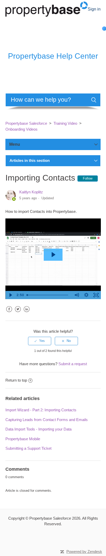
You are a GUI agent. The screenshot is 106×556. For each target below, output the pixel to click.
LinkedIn (27, 313)
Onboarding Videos (21, 129)
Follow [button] (87, 178)
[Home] (46, 8)
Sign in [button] (94, 9)
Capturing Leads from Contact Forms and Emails (46, 419)
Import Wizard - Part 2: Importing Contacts (40, 410)
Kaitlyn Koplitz (31, 192)
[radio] (39, 341)
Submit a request (72, 364)
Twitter (18, 313)
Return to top (16, 380)
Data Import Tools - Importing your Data (38, 429)
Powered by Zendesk (84, 551)
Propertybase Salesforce (26, 123)
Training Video (65, 123)
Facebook (9, 313)
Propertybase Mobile (22, 439)
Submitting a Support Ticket (28, 448)
